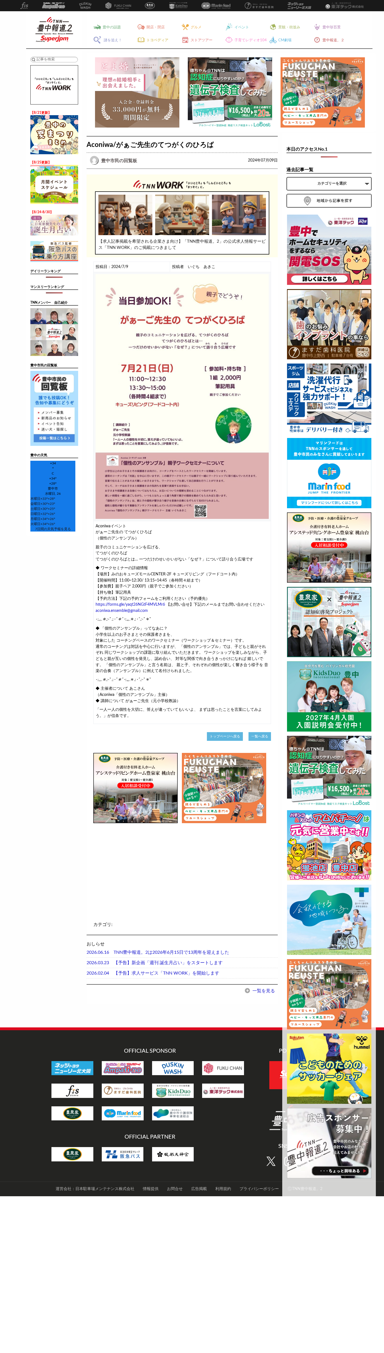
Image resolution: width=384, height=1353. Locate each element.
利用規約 (223, 1189)
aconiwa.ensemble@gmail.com (122, 611)
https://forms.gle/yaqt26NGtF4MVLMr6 (130, 604)
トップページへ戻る (225, 736)
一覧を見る (263, 991)
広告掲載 (199, 1189)
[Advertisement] (135, 864)
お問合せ (175, 1189)
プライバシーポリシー (259, 1189)
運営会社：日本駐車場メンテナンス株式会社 (95, 1189)
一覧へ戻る (259, 736)
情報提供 (151, 1189)
